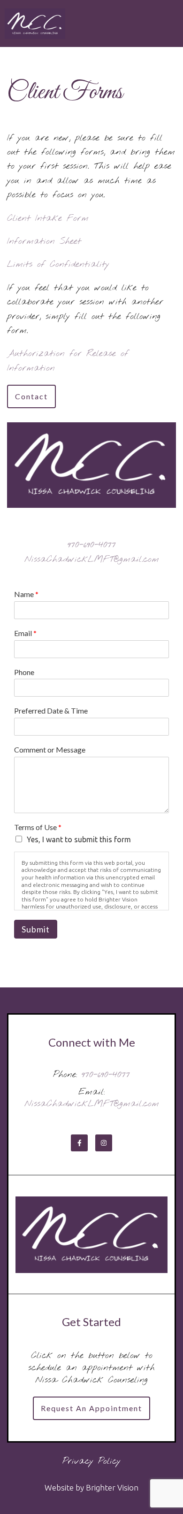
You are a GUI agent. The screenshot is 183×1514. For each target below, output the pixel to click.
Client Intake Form (48, 218)
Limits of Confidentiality (58, 264)
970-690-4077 (92, 545)
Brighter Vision (112, 1487)
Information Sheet (44, 241)
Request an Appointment (91, 1408)
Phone (24, 672)
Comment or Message (49, 749)
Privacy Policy (91, 1461)
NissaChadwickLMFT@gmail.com (91, 559)
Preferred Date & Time (51, 710)
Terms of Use (37, 827)
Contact (31, 396)
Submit (36, 929)
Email (25, 633)
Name (26, 594)
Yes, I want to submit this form (79, 839)
